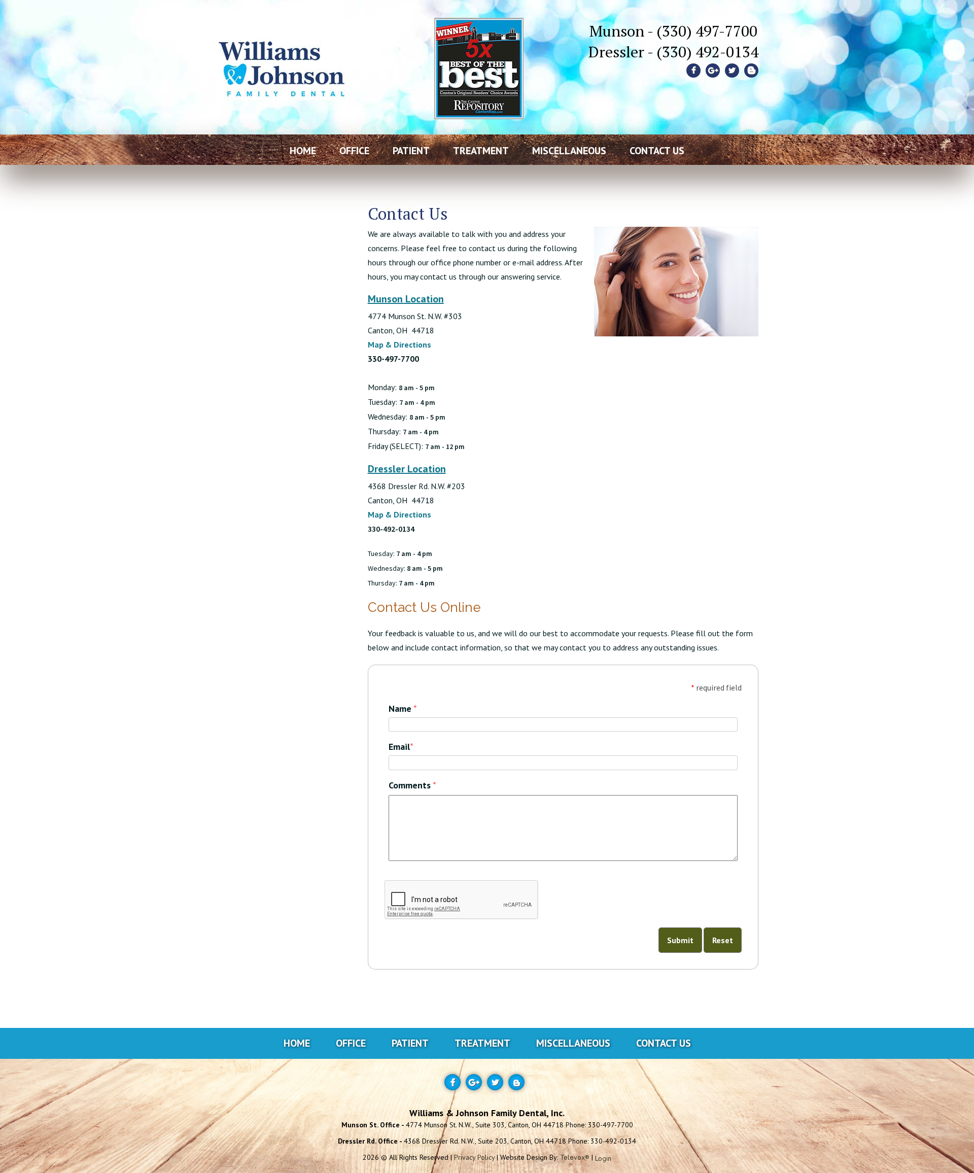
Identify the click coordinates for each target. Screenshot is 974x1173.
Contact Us (663, 1043)
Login (603, 1157)
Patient (410, 1043)
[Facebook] (693, 70)
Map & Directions (399, 344)
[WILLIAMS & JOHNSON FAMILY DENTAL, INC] (281, 51)
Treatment (482, 1043)
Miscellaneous (573, 1043)
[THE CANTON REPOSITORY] (479, 50)
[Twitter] (732, 70)
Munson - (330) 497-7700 (673, 31)
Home (297, 1043)
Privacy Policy (474, 1157)
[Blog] (751, 70)
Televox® (574, 1157)
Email (401, 746)
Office (351, 1043)
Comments (412, 785)
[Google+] (713, 70)
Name (403, 708)
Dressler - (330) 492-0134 (673, 51)
